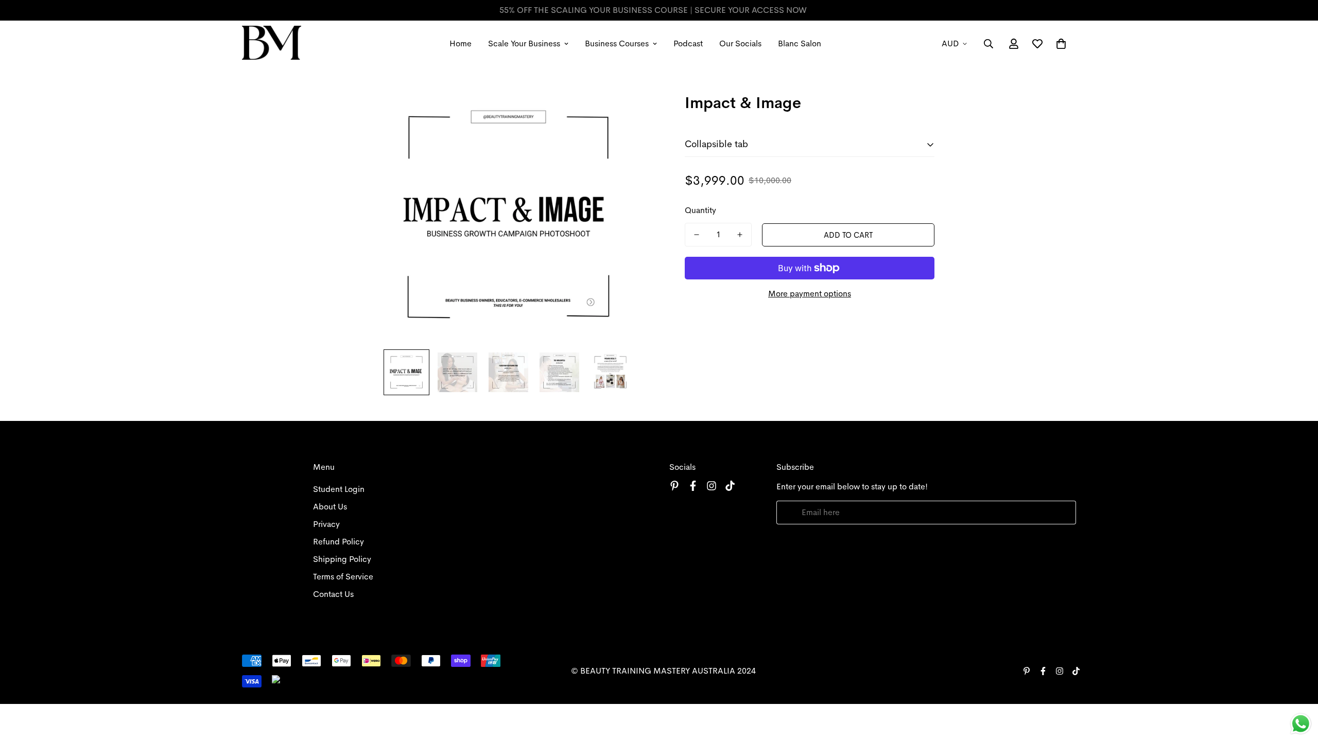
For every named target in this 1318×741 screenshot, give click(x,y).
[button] (1061, 44)
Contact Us (333, 594)
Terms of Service (343, 576)
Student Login (339, 489)
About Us (330, 506)
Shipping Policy (342, 559)
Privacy (326, 524)
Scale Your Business (524, 43)
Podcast (688, 43)
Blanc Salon (799, 43)
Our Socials (740, 43)
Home (460, 43)
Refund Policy (338, 541)
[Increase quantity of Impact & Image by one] (740, 234)
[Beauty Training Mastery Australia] (271, 43)
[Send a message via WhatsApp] (1301, 724)
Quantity (700, 210)
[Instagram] (711, 486)
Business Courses (617, 43)
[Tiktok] (730, 486)
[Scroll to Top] (1298, 685)
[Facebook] (693, 486)
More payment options (809, 293)
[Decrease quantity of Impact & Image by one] (696, 234)
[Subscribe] (1064, 512)
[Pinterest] (674, 486)
